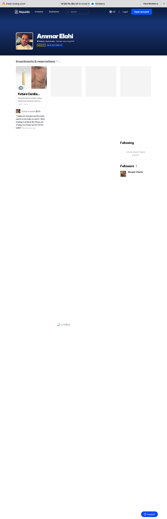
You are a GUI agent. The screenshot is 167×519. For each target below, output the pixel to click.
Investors (39, 11)
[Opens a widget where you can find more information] (149, 514)
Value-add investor (54, 45)
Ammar (24, 111)
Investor (41, 45)
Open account (141, 12)
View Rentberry (150, 3)
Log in (125, 12)
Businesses (54, 11)
